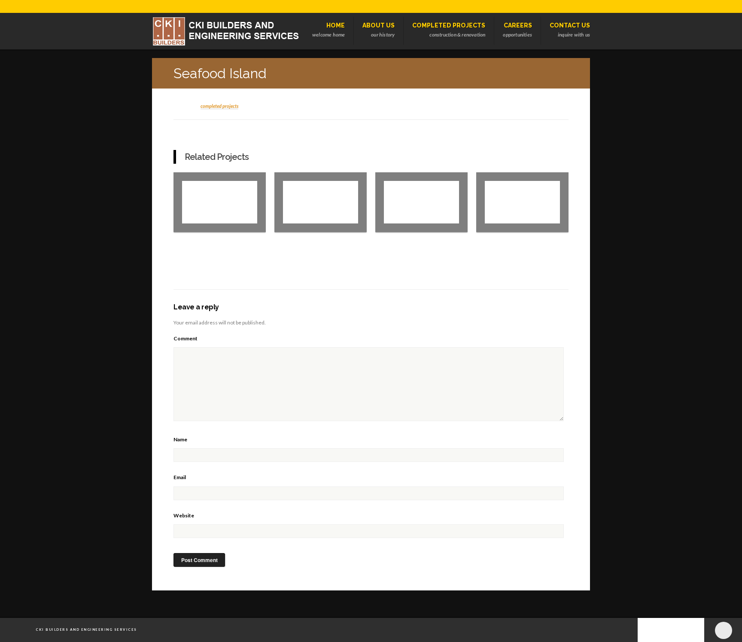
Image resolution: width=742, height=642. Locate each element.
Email (179, 477)
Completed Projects (219, 106)
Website (183, 515)
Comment (185, 338)
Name (180, 439)
